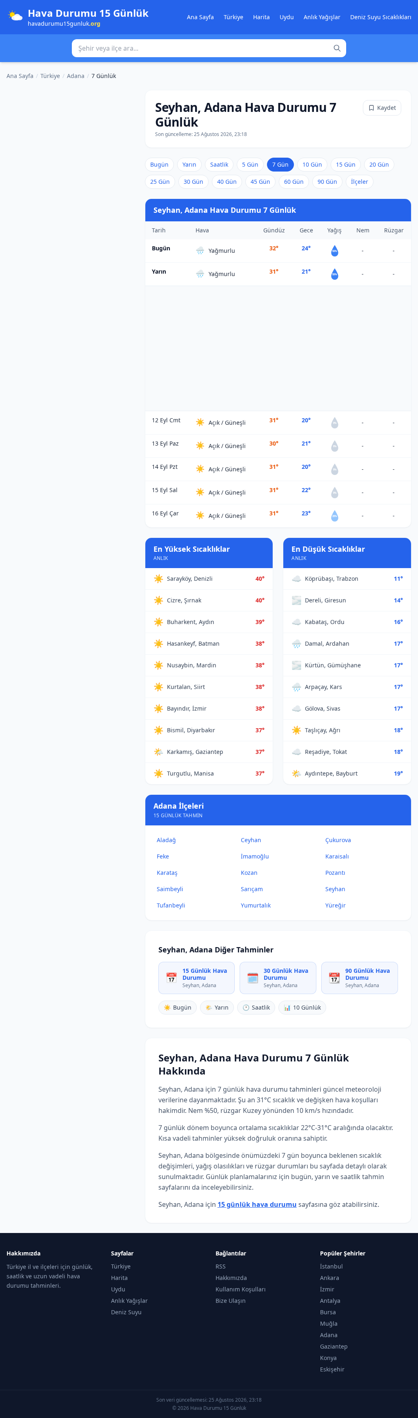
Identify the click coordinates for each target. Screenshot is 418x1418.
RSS (221, 1266)
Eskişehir (332, 1369)
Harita (261, 17)
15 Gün (346, 164)
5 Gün (250, 164)
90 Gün (327, 181)
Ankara (329, 1278)
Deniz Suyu (126, 1312)
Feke (163, 856)
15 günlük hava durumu (257, 1204)
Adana (75, 76)
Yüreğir (335, 905)
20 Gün (379, 164)
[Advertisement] (278, 348)
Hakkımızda (231, 1278)
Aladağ (166, 840)
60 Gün (294, 181)
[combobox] (209, 48)
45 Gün (260, 181)
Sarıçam (252, 889)
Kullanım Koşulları (241, 1289)
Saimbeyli (170, 889)
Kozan (249, 872)
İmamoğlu (255, 856)
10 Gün (312, 164)
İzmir (327, 1289)
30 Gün (193, 181)
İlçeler (359, 181)
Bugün (159, 164)
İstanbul (331, 1266)
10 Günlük (302, 1007)
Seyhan (335, 889)
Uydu (287, 17)
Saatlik (219, 164)
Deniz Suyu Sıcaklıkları (380, 17)
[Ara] (337, 48)
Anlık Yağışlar (322, 17)
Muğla (329, 1323)
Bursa (328, 1312)
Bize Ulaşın (231, 1300)
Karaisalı (337, 856)
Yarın (189, 164)
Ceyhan (251, 840)
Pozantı (335, 872)
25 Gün (160, 181)
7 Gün (280, 164)
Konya (328, 1358)
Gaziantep (334, 1346)
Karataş (167, 872)
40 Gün (227, 181)
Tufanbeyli (171, 905)
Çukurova (338, 840)
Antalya (330, 1300)
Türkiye (233, 17)
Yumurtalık (256, 905)
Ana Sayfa (200, 17)
